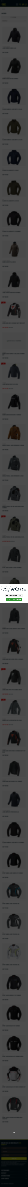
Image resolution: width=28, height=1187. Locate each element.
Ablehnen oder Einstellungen (14, 595)
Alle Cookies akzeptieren (14, 599)
